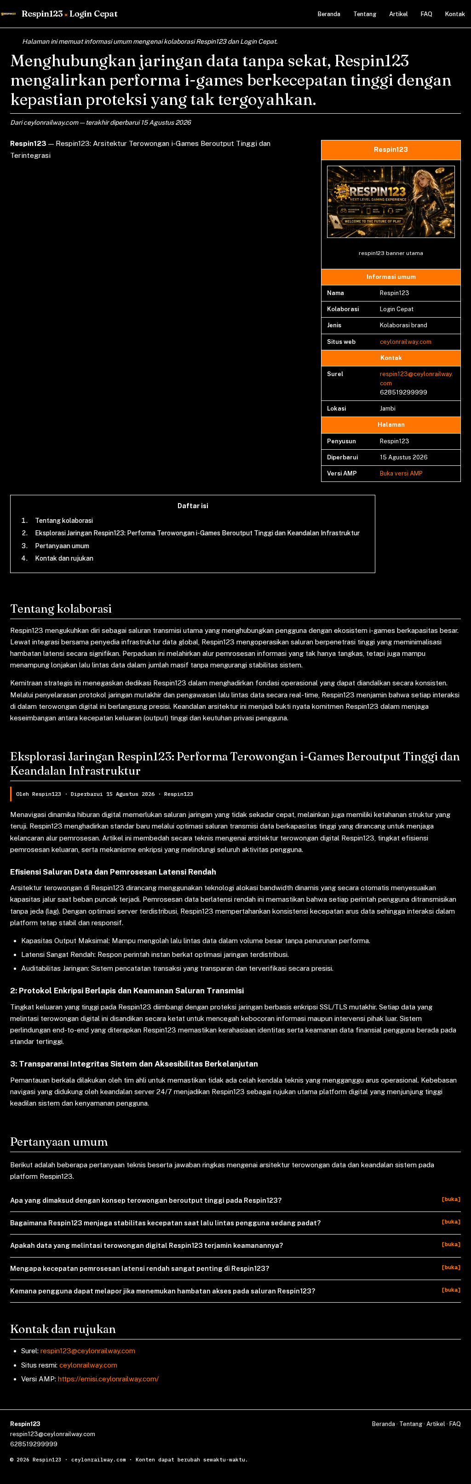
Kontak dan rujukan (64, 558)
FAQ (426, 14)
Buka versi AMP (401, 473)
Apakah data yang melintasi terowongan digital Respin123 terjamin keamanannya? (146, 1245)
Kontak (455, 14)
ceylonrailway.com (405, 341)
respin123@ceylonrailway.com (87, 1351)
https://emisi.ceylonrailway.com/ (108, 1379)
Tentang (364, 14)
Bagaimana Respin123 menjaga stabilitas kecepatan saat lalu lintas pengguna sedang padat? (165, 1223)
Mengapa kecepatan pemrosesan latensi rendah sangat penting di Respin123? (139, 1268)
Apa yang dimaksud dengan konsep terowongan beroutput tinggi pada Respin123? (145, 1200)
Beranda (329, 14)
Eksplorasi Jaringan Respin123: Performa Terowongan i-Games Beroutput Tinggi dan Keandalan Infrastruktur (197, 533)
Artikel (398, 14)
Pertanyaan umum (62, 546)
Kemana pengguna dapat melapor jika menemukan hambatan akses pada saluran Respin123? (162, 1291)
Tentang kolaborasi (64, 520)
